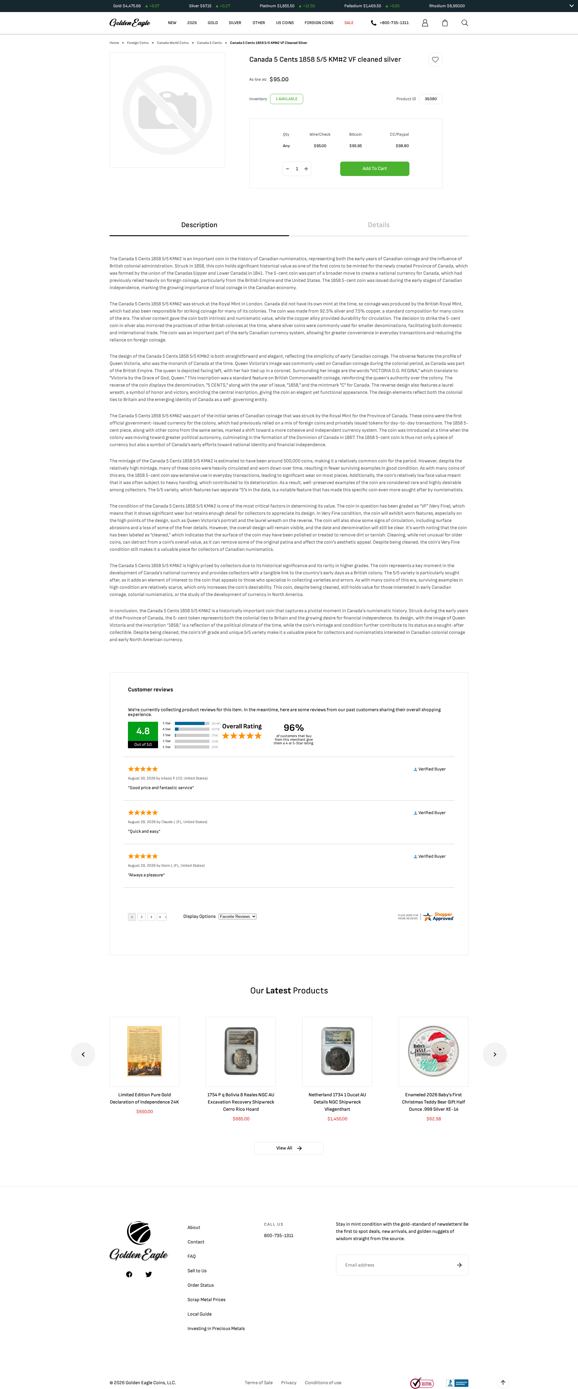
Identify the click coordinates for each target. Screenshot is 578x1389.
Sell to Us (197, 1271)
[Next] (495, 1054)
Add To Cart (375, 168)
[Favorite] (435, 59)
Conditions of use (323, 1383)
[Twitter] (149, 1274)
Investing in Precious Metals (216, 1329)
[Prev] (83, 1054)
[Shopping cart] (445, 22)
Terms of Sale (259, 1383)
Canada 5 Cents (209, 43)
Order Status (201, 1285)
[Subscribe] (459, 1265)
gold (405, 1224)
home (114, 43)
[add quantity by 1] (306, 169)
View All (284, 1148)
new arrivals (394, 1231)
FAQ (192, 1256)
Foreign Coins (138, 43)
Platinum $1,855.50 (287, 5)
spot (363, 1231)
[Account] (425, 22)
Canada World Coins (173, 43)
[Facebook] (129, 1274)
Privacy (289, 1383)
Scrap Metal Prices (206, 1300)
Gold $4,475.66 (136, 5)
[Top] (503, 1383)
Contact (196, 1242)
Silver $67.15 (209, 5)
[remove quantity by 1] (287, 169)
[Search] (464, 22)
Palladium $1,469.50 (371, 5)
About (194, 1227)
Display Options (199, 916)
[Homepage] (130, 23)
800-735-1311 (278, 1236)
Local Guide (200, 1314)
